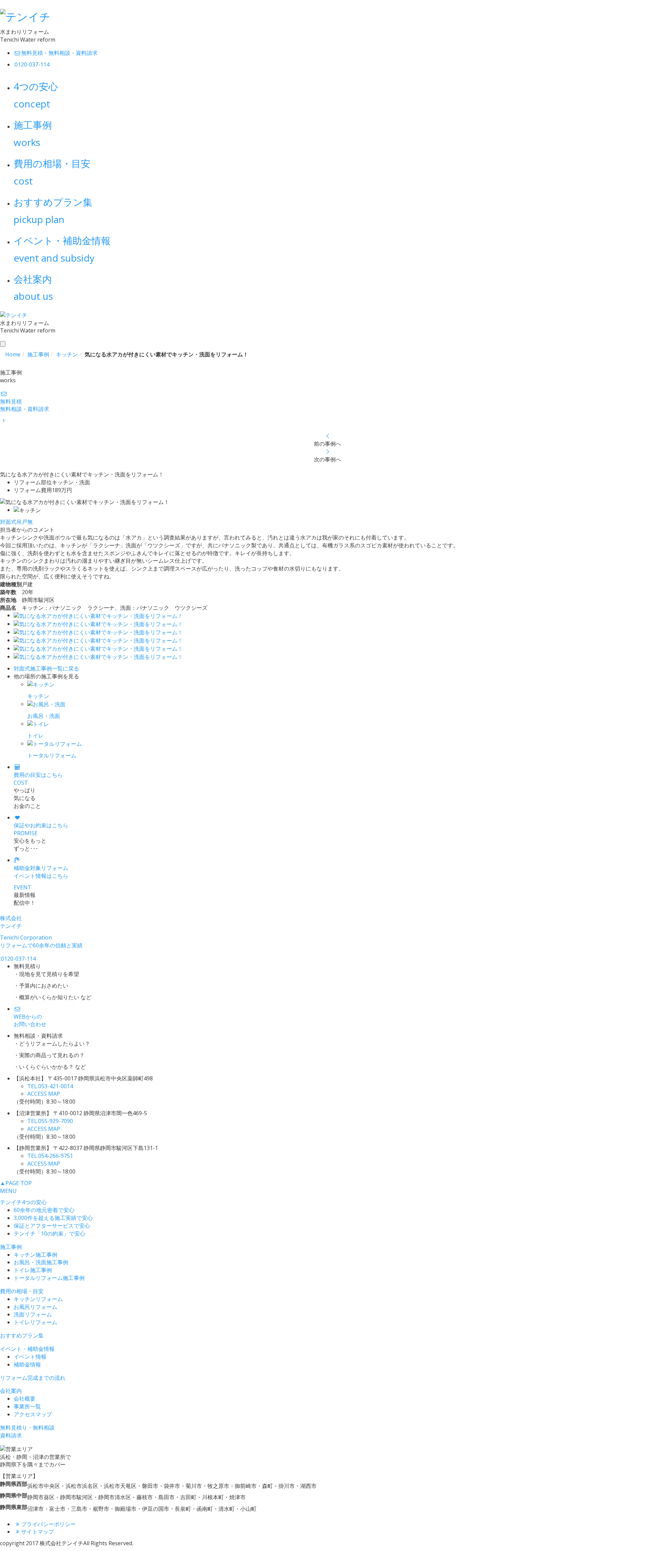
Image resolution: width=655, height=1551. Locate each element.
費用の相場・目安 (22, 1291)
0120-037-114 (18, 958)
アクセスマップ (33, 1414)
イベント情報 (30, 1356)
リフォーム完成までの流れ (33, 1378)
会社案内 (11, 1390)
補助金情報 (27, 1364)
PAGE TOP (16, 1183)
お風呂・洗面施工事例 (41, 1262)
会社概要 (24, 1398)
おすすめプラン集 (22, 1335)
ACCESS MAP (43, 1093)
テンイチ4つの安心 (23, 1202)
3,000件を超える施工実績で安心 (53, 1218)
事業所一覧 (27, 1406)
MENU (8, 1191)
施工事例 (11, 1247)
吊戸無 (24, 522)
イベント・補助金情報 (27, 1349)
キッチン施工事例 (35, 1254)
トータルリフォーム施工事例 (49, 1278)
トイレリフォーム (35, 1322)
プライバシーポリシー (48, 1524)
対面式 (8, 522)
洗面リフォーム (33, 1314)
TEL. (50, 1086)
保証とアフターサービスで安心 (52, 1225)
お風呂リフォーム (35, 1307)
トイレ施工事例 (33, 1270)
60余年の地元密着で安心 (44, 1210)
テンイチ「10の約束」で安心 (49, 1233)
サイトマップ (37, 1531)
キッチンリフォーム (38, 1299)
